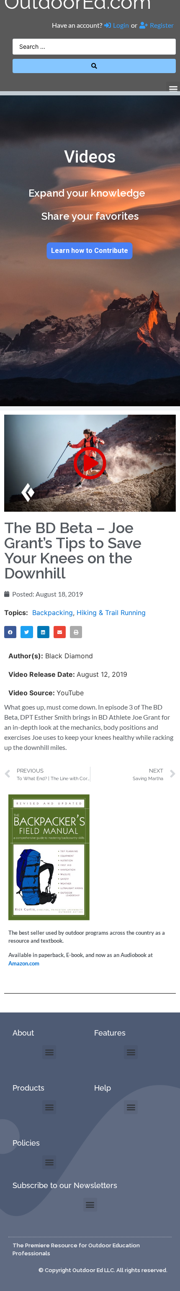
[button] (173, 88)
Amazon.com (23, 963)
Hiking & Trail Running (111, 612)
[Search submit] (94, 66)
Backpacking (52, 612)
